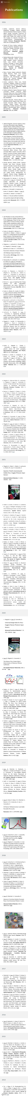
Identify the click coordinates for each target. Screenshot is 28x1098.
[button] (2, 2)
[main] (14, 9)
